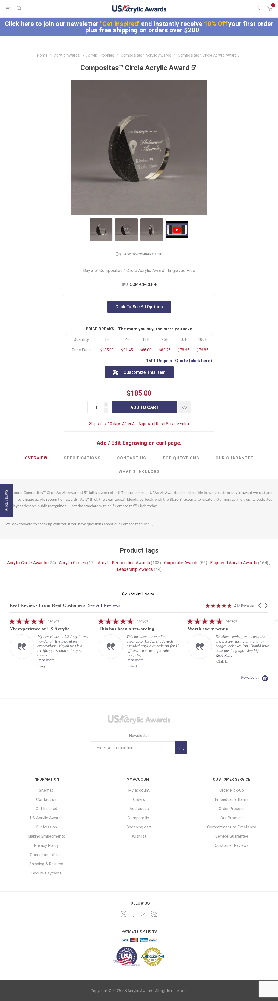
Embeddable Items (231, 799)
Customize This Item (145, 372)
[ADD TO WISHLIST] (184, 407)
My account (139, 790)
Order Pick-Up (231, 790)
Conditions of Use (46, 854)
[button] (260, 605)
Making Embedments (46, 836)
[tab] (36, 458)
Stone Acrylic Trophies (138, 593)
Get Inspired (46, 808)
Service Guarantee (231, 836)
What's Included (139, 471)
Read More (53, 660)
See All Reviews (104, 605)
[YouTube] (144, 913)
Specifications (82, 458)
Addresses (139, 808)
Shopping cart (139, 827)
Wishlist (139, 836)
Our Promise (231, 817)
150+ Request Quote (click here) (179, 360)
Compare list (139, 817)
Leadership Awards (135, 569)
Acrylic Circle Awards (27, 562)
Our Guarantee (234, 458)
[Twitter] (123, 914)
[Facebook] (133, 913)
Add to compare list (143, 254)
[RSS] (154, 913)
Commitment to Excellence (231, 827)
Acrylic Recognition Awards (124, 562)
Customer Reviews (232, 845)
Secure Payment (46, 873)
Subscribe (181, 747)
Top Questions (180, 458)
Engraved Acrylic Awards (233, 562)
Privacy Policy (46, 845)
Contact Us (131, 458)
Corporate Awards (181, 562)
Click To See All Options (139, 306)
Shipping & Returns (46, 863)
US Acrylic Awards (46, 817)
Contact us (46, 799)
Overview (36, 458)
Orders (139, 799)
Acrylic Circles (72, 562)
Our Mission (46, 827)
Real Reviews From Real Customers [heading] (47, 605)
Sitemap (46, 790)
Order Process (232, 808)
